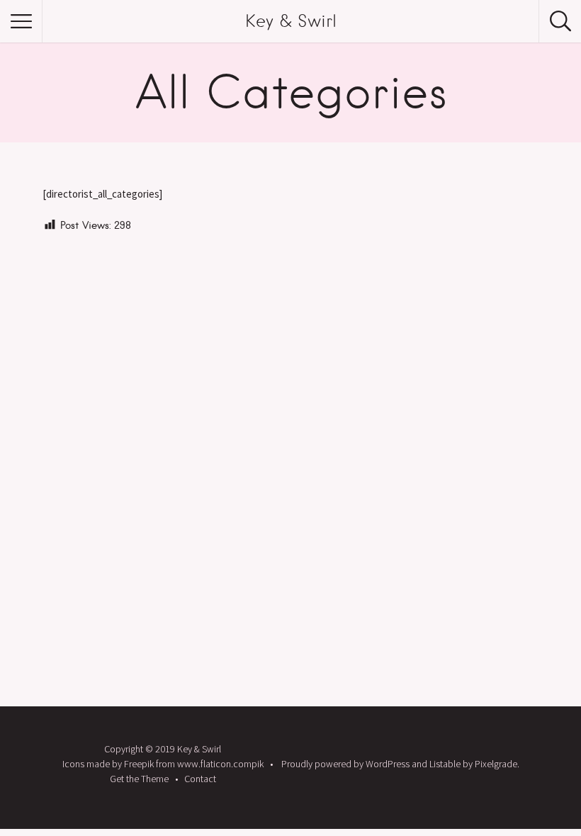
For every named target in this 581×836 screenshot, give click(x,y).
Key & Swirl (291, 21)
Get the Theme (139, 778)
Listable (445, 763)
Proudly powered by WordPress (345, 763)
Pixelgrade (496, 763)
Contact (200, 778)
